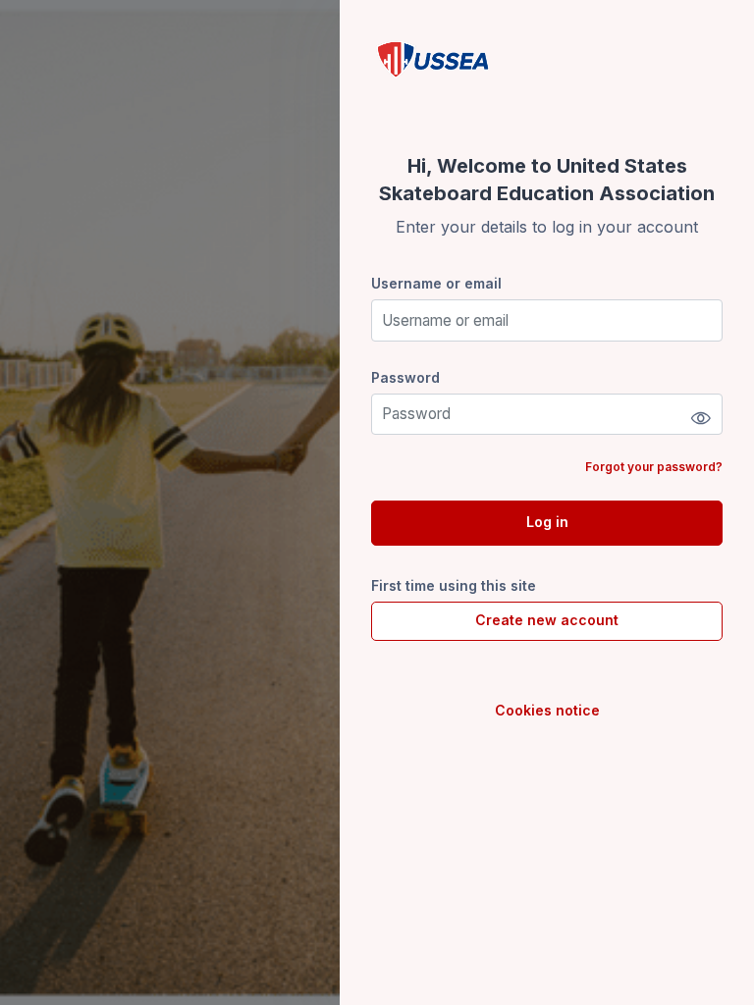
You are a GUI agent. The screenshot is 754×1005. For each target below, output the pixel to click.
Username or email (436, 283)
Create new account (547, 619)
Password (405, 377)
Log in (547, 521)
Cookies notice (547, 710)
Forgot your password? (654, 466)
